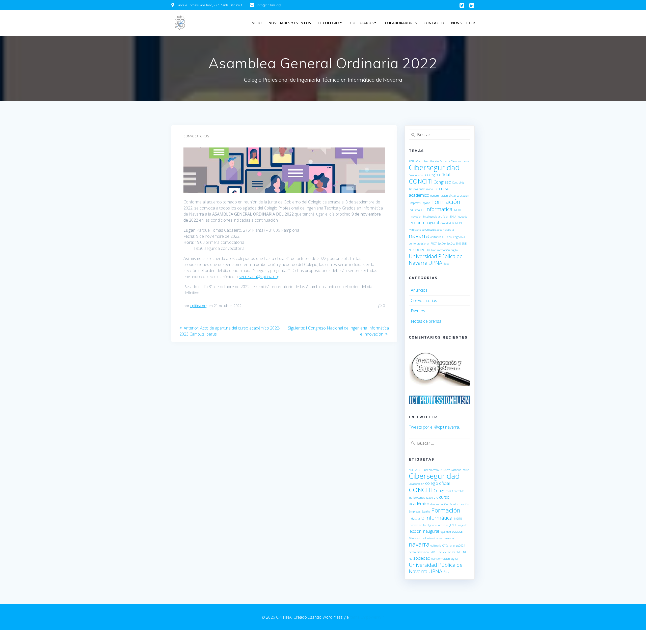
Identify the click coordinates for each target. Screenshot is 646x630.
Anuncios (419, 290)
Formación (445, 201)
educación (463, 195)
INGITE (457, 210)
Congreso (442, 182)
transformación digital (445, 250)
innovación (415, 216)
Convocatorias (196, 136)
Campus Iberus (460, 161)
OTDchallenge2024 (453, 237)
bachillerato (431, 161)
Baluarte (445, 161)
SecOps (451, 243)
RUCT (433, 243)
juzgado (462, 216)
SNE (458, 243)
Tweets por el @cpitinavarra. (434, 427)
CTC (436, 189)
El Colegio (328, 22)
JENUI (452, 216)
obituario (435, 237)
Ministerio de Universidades (425, 229)
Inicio (256, 22)
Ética (446, 263)
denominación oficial (443, 195)
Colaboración (416, 175)
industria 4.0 (416, 210)
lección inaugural (424, 222)
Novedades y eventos (289, 22)
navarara (448, 229)
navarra (419, 235)
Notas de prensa (426, 321)
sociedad (421, 249)
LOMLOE (457, 223)
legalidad (445, 223)
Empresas (414, 203)
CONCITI (421, 181)
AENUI (419, 161)
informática (438, 209)
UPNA (435, 262)
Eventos (418, 311)
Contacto (433, 22)
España (425, 203)
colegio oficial (437, 174)
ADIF (411, 161)
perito (412, 243)
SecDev (442, 243)
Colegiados (361, 22)
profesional (423, 243)
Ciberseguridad (434, 167)
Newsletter (463, 22)
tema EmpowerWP (367, 617)
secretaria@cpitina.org (259, 276)
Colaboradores (401, 22)
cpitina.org (198, 305)
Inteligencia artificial (435, 216)
